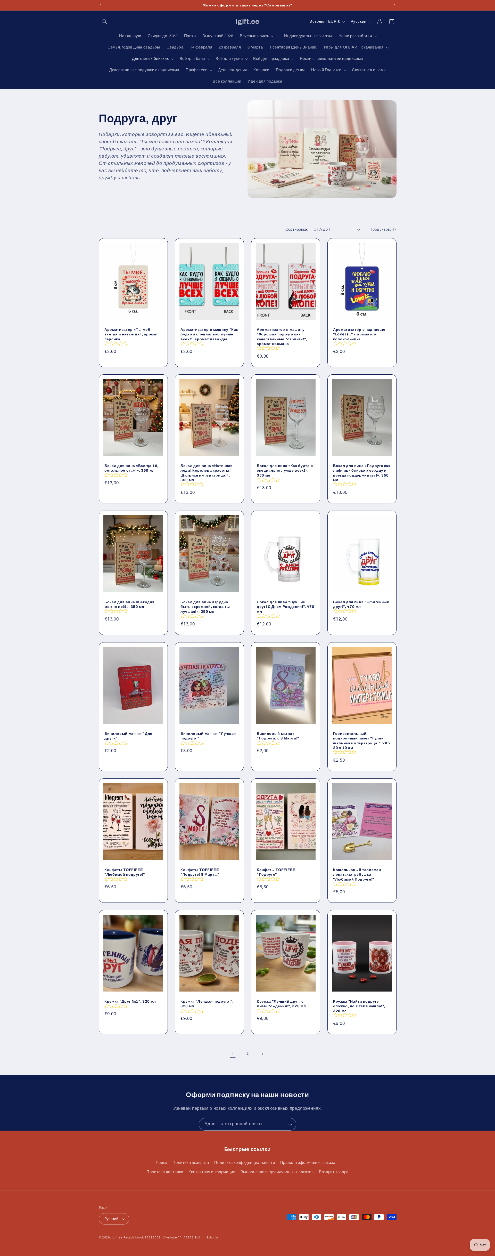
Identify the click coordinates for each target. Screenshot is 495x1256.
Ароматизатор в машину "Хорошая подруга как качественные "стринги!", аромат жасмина (282, 336)
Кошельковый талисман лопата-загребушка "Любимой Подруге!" (357, 874)
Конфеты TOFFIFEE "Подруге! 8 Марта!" (200, 872)
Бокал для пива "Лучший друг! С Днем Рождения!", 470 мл (285, 607)
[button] (105, 22)
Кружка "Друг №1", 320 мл (130, 1001)
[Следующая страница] (262, 1054)
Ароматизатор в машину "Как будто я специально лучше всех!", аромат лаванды (209, 334)
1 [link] (233, 1053)
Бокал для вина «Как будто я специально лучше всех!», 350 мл (285, 470)
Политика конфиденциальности (244, 1163)
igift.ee (117, 1237)
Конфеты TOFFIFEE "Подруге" (276, 872)
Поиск (161, 1163)
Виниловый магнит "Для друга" (128, 735)
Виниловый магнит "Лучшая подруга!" (208, 735)
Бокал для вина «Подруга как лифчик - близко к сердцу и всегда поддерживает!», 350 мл (361, 473)
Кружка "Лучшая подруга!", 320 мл (207, 1003)
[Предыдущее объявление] (100, 5)
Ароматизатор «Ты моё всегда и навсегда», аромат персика (131, 334)
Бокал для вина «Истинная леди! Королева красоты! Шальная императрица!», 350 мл (206, 473)
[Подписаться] (290, 1124)
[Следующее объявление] (394, 5)
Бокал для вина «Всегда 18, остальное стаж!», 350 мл (131, 468)
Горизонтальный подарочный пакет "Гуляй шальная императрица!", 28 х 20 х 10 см (362, 740)
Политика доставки (164, 1172)
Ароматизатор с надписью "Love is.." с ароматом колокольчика (359, 334)
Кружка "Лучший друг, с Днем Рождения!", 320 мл (281, 1003)
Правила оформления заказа (307, 1163)
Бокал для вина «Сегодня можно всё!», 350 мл (129, 604)
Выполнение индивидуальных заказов (277, 1172)
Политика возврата (190, 1163)
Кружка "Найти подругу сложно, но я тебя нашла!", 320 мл (359, 1006)
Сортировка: (296, 229)
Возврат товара (334, 1172)
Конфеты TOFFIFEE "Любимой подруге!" (124, 872)
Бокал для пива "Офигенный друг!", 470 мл (361, 604)
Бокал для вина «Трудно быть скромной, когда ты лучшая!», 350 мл (205, 607)
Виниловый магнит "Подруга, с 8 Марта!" (278, 735)
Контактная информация (211, 1172)
